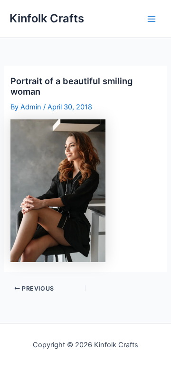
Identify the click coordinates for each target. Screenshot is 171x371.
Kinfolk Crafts (47, 18)
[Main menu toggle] (152, 19)
